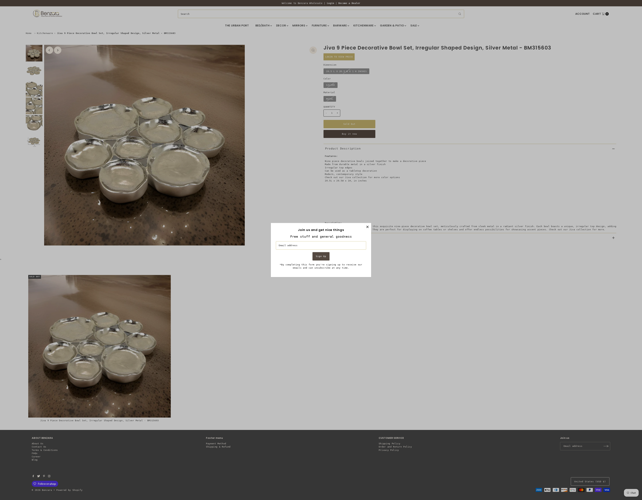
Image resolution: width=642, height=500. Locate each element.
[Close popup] (367, 227)
